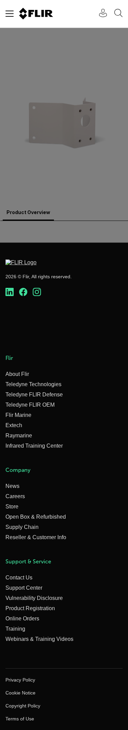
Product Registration (30, 608)
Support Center (23, 588)
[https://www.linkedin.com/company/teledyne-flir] (9, 292)
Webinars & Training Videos (39, 639)
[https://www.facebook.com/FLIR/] (23, 292)
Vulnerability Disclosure (34, 598)
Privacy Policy (20, 680)
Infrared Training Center (34, 446)
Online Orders (22, 618)
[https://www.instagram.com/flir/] (37, 292)
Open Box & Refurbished (35, 517)
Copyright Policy (22, 705)
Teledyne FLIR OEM (30, 405)
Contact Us (18, 577)
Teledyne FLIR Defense (34, 394)
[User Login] (99, 14)
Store (11, 506)
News (12, 486)
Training (15, 629)
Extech (13, 425)
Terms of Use (19, 718)
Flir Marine (18, 415)
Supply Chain (22, 527)
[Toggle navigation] (9, 14)
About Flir (17, 374)
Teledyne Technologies (33, 384)
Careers (15, 496)
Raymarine (18, 435)
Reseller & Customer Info (35, 537)
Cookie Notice (20, 693)
